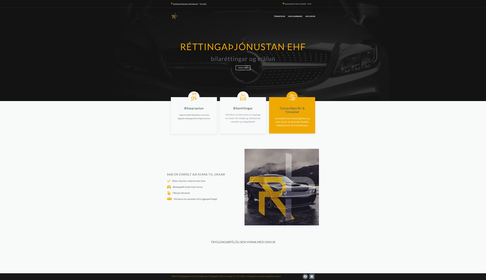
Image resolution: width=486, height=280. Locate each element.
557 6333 (203, 4)
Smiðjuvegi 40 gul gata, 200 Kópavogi (185, 4)
